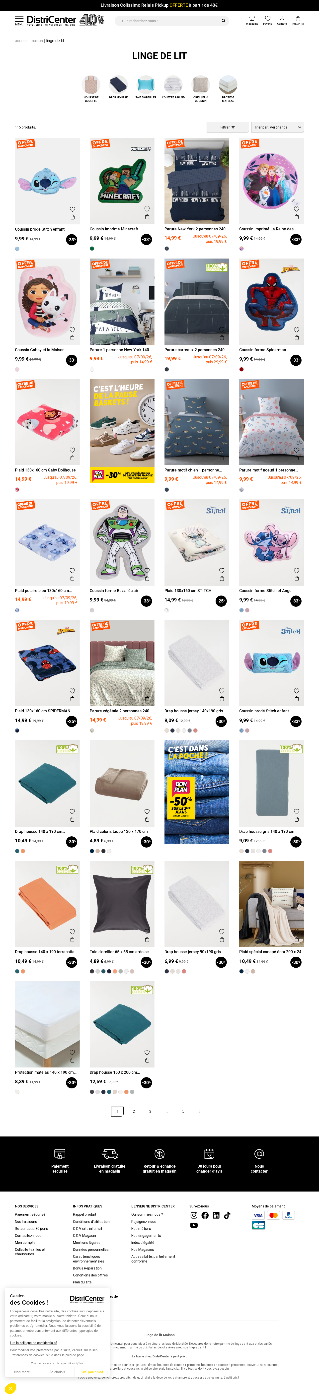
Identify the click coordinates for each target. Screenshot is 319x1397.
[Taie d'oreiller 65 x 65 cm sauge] (120, 971)
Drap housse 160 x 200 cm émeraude (113, 1072)
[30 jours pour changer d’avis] (209, 1153)
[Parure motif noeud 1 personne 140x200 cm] (241, 489)
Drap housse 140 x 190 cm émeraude (38, 831)
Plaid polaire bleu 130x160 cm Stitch (42, 590)
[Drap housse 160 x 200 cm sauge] (132, 1092)
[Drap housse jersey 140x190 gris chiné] (178, 730)
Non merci (22, 1372)
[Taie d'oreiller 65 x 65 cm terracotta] (115, 971)
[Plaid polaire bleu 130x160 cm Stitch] (17, 610)
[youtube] (193, 1225)
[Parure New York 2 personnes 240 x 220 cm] (166, 248)
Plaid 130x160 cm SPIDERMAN (42, 711)
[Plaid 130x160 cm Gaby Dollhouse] (17, 489)
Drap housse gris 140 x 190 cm (266, 831)
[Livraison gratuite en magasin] (109, 1153)
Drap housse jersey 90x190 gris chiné (192, 951)
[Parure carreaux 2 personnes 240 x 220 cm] (166, 369)
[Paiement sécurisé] (60, 1153)
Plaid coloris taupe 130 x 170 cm (119, 831)
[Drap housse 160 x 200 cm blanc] (120, 1092)
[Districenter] (51, 21)
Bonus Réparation (87, 1268)
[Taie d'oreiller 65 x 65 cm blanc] (126, 971)
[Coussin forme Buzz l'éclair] (92, 610)
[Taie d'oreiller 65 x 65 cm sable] (132, 971)
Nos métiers (141, 1229)
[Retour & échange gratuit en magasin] (159, 1153)
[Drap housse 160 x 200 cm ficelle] (115, 1092)
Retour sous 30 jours (31, 1229)
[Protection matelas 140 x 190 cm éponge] (17, 1092)
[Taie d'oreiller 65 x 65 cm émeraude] (103, 971)
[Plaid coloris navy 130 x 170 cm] (92, 851)
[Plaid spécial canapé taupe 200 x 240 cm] (253, 971)
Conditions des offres (90, 1275)
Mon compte (25, 1243)
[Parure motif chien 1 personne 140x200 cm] (166, 489)
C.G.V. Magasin (84, 1236)
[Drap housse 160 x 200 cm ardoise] (92, 1092)
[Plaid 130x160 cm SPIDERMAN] (17, 730)
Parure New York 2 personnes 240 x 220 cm (196, 229)
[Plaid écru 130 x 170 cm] (109, 851)
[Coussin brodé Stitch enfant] (17, 249)
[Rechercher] (223, 21)
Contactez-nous (28, 1236)
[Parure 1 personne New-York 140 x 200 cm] (92, 369)
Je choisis (57, 1372)
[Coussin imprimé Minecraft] (92, 248)
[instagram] (193, 1215)
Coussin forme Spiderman (262, 349)
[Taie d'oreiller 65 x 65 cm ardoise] (92, 971)
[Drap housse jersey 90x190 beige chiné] (172, 971)
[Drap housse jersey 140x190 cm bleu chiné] (172, 730)
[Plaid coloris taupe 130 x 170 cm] (97, 851)
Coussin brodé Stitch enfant (40, 229)
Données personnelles (91, 1250)
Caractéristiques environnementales (88, 1259)
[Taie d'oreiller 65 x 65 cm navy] (109, 971)
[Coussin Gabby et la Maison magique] (17, 369)
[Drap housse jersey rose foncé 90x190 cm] (184, 971)
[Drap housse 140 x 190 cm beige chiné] (166, 730)
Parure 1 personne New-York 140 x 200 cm (121, 349)
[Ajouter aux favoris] (72, 209)
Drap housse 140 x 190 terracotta (45, 951)
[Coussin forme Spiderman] (241, 369)
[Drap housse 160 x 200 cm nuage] (97, 1092)
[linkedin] (216, 1215)
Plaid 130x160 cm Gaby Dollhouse (45, 470)
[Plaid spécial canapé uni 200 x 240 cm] (241, 971)
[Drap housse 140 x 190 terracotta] (23, 851)
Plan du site (82, 1282)
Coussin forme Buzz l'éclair (114, 590)
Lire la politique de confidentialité (33, 1343)
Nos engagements (146, 1236)
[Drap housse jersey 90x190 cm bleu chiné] (166, 971)
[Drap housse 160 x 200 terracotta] (126, 1092)
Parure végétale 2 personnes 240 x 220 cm (121, 711)
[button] (10, 1389)
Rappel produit (84, 1214)
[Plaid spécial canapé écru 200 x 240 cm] (247, 971)
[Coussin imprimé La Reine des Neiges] (241, 248)
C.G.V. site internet (87, 1229)
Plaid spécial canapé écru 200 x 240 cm (271, 951)
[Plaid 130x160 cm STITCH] (166, 610)
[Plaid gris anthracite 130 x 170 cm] (103, 851)
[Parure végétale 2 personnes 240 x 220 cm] (92, 730)
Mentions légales (86, 1243)
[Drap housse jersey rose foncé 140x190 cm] (195, 730)
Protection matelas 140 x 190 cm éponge (44, 1072)
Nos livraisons (26, 1222)
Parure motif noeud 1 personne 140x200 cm (267, 470)
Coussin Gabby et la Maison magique (40, 349)
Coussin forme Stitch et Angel (266, 590)
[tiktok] (227, 1215)
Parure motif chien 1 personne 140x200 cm (191, 470)
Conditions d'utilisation (91, 1222)
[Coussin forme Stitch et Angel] (247, 610)
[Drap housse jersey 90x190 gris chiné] (178, 971)
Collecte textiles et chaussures (30, 1252)
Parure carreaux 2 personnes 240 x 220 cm (196, 349)
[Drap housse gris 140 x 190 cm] (189, 730)
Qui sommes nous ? (147, 1214)
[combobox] (277, 127)
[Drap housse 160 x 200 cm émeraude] (109, 1092)
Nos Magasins (142, 1250)
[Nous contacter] (259, 1153)
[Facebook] (205, 1215)
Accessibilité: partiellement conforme (153, 1259)
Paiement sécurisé (30, 1214)
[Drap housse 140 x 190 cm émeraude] (17, 851)
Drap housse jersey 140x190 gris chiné (193, 711)
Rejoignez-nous (143, 1222)
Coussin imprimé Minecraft (114, 229)
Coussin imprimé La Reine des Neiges (266, 229)
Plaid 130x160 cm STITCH (187, 590)
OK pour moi (92, 1372)
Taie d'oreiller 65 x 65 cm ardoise (119, 951)
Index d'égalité (142, 1243)
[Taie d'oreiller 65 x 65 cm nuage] (97, 971)
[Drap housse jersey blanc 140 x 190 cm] (184, 730)
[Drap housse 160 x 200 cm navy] (103, 1092)
